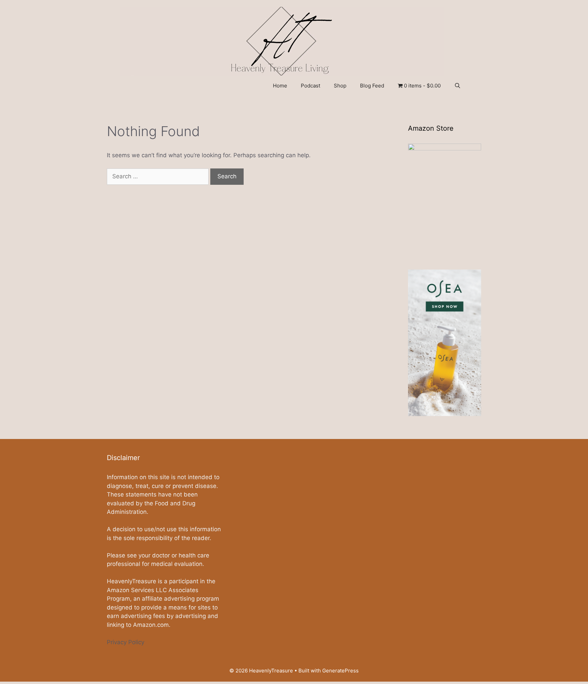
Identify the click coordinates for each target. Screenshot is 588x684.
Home (280, 85)
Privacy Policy (125, 642)
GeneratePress (340, 670)
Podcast (310, 85)
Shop (340, 85)
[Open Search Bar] (457, 86)
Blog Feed (372, 85)
